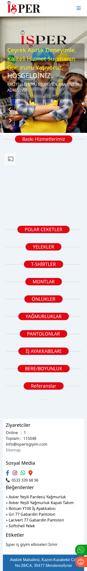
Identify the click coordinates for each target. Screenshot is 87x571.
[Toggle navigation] (78, 8)
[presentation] (7, 267)
